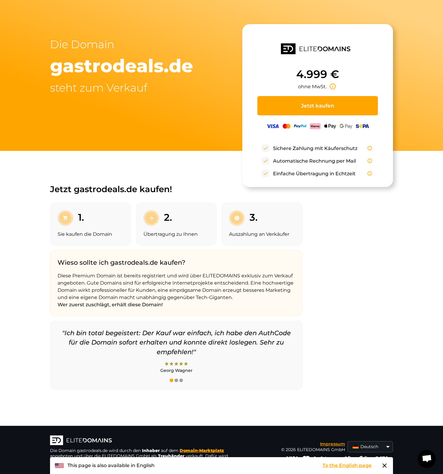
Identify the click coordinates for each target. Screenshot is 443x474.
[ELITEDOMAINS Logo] (140, 440)
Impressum (332, 444)
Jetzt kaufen (317, 106)
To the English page (347, 465)
